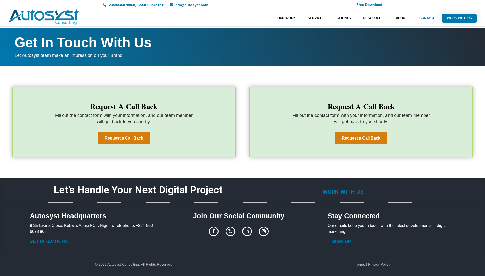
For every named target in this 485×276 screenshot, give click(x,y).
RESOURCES (373, 18)
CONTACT (427, 18)
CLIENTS (344, 18)
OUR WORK (286, 18)
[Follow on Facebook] (214, 231)
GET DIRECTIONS (48, 241)
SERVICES (316, 18)
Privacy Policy (379, 264)
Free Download (369, 5)
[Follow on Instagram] (264, 231)
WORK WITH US (459, 18)
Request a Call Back (124, 138)
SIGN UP (341, 241)
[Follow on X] (230, 231)
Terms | (361, 264)
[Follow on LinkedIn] (247, 231)
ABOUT (401, 18)
